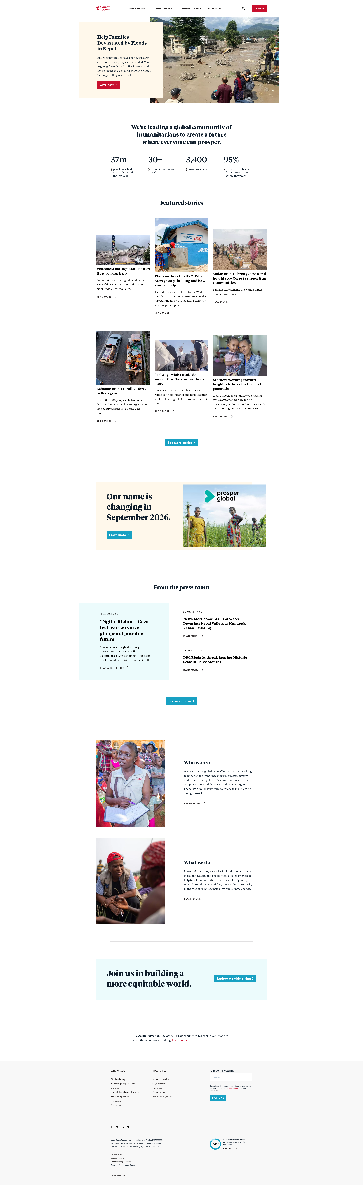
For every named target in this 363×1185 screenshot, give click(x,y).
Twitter (128, 1127)
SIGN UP (217, 1097)
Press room (116, 1100)
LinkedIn (123, 1127)
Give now (107, 85)
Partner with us (159, 1092)
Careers (115, 1087)
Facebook (111, 1127)
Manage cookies (117, 1158)
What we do (163, 8)
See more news (180, 701)
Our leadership (118, 1079)
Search (243, 8)
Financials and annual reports (125, 1092)
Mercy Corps (103, 8)
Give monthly (158, 1083)
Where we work (192, 8)
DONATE (259, 8)
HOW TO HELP (159, 1070)
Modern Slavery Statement (121, 1162)
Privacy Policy (116, 1155)
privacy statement (233, 1088)
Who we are (137, 8)
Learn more (117, 535)
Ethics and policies (120, 1096)
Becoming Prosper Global (123, 1083)
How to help (216, 8)
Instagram (117, 1127)
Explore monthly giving (233, 978)
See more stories (180, 442)
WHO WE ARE (118, 1070)
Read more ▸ (179, 1040)
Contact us (116, 1105)
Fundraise (157, 1087)
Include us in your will (162, 1096)
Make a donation (160, 1079)
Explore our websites (119, 1175)
